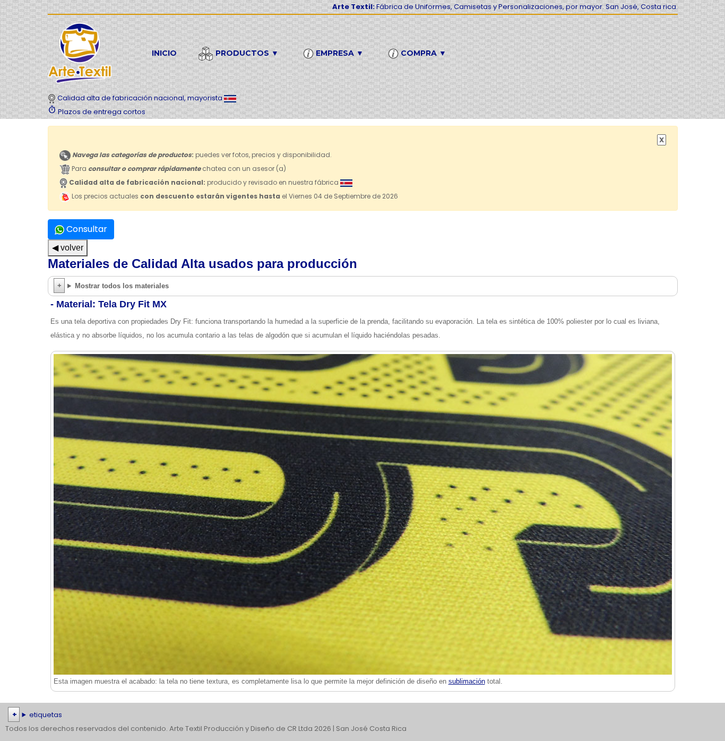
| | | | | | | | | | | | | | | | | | (362, 716)
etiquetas (45, 715)
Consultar (85, 229)
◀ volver (67, 247)
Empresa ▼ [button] (339, 53)
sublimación (466, 681)
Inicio (164, 53)
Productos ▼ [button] (246, 53)
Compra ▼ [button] (422, 53)
